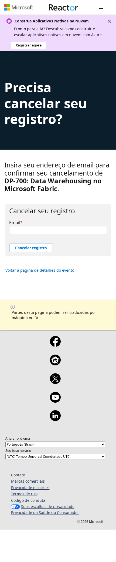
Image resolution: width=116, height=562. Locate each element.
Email (14, 223)
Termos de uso (24, 493)
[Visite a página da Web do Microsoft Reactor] (63, 7)
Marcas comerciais (28, 481)
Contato (18, 474)
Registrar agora (29, 45)
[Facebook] (55, 345)
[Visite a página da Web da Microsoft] (18, 7)
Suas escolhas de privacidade (47, 506)
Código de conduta (28, 500)
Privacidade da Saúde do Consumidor (45, 512)
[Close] (109, 21)
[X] (55, 382)
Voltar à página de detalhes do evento (39, 270)
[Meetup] (55, 363)
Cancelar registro (31, 247)
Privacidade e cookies (30, 487)
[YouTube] (55, 401)
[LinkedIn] (55, 419)
